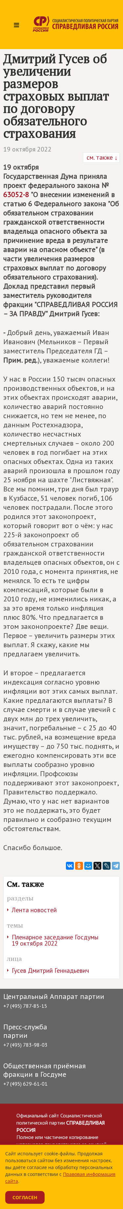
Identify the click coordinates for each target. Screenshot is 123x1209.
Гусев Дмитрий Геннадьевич (50, 970)
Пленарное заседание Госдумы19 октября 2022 (55, 940)
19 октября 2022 (27, 149)
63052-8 (16, 194)
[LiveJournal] (107, 866)
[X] (97, 866)
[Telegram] (116, 866)
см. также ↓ (101, 157)
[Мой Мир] (88, 866)
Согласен (24, 1197)
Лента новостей (34, 910)
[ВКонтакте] (70, 866)
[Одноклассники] (79, 866)
